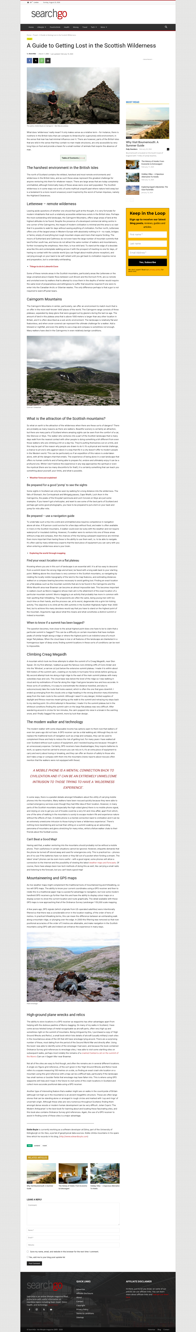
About (79, 1297)
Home (31, 27)
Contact (79, 1301)
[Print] (48, 60)
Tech (93, 27)
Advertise (80, 1289)
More (103, 27)
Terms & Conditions (85, 1313)
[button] (166, 27)
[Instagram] (36, 1309)
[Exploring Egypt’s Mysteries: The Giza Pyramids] (132, 190)
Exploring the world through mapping (47, 553)
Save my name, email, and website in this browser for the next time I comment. (64, 1251)
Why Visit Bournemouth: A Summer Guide (142, 144)
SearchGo (32, 54)
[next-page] (132, 200)
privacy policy (155, 270)
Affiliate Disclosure (84, 1293)
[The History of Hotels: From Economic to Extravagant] (73, 1173)
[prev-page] (127, 200)
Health (66, 27)
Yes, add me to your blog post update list (47, 1257)
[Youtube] (51, 1309)
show (82, 158)
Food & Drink (55, 27)
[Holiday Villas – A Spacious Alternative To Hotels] (105, 1173)
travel (45, 1146)
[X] (35, 60)
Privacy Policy (82, 1309)
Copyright (80, 1305)
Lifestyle (40, 27)
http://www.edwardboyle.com (73, 1136)
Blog (159, 1329)
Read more (53, 1305)
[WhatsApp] (41, 60)
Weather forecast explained (43, 477)
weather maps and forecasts (102, 862)
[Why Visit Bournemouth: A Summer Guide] (41, 1173)
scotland (37, 1146)
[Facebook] (29, 60)
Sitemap (80, 1317)
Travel (84, 27)
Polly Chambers (131, 149)
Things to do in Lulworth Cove (44, 266)
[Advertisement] (148, 77)
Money (76, 27)
